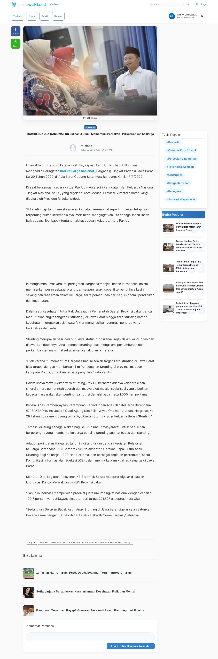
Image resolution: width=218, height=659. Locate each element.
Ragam (58, 16)
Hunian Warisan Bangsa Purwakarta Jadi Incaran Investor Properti (188, 226)
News (32, 16)
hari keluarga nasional (77, 171)
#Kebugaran (174, 191)
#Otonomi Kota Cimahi (181, 150)
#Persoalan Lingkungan (182, 158)
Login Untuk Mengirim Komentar (131, 646)
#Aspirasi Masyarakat (181, 199)
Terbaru (17, 16)
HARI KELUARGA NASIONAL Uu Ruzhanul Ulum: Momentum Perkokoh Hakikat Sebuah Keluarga (85, 542)
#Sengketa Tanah (178, 183)
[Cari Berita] (187, 4)
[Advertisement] (90, 252)
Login (204, 4)
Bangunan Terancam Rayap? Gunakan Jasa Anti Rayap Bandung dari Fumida (90, 610)
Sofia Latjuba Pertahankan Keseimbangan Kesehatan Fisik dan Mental (85, 591)
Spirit (45, 16)
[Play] (202, 16)
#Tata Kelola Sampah (180, 166)
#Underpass (175, 175)
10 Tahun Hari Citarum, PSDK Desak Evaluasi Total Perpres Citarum (83, 572)
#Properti (173, 142)
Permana (86, 146)
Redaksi (54, 4)
